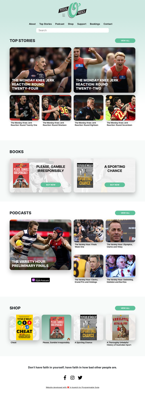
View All (125, 40)
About (32, 24)
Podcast (59, 24)
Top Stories (45, 24)
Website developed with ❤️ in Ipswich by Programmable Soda (72, 387)
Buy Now (50, 185)
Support (81, 24)
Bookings (95, 24)
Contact (108, 24)
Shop (71, 24)
